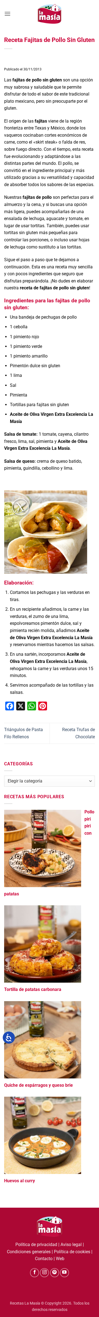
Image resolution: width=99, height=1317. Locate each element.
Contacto (44, 1258)
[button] (7, 13)
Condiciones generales (29, 1251)
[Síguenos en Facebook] (34, 1272)
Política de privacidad (36, 1244)
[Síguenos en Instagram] (44, 1272)
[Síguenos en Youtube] (64, 1272)
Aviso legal (71, 1244)
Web (60, 1258)
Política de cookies (72, 1251)
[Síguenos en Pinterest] (54, 1272)
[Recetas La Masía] (50, 13)
